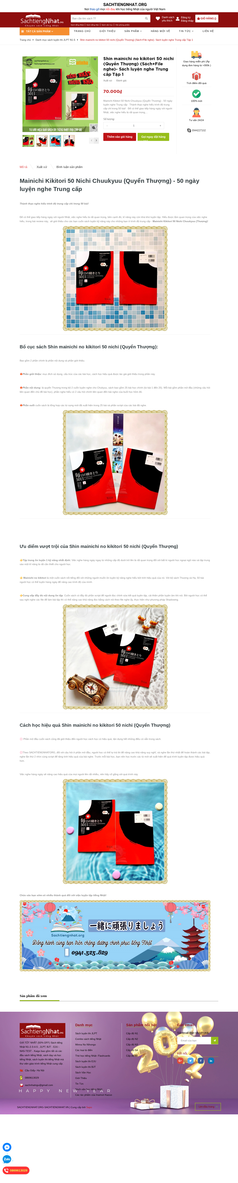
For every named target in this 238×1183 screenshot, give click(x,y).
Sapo (89, 1107)
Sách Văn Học (83, 1072)
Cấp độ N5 (132, 1055)
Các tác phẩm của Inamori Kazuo (93, 1094)
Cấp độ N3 (132, 1044)
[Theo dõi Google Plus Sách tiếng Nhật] (180, 1061)
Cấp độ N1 (132, 1033)
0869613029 (32, 1077)
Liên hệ (208, 31)
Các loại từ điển (84, 1050)
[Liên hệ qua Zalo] (7, 1159)
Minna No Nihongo (85, 1044)
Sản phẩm (132, 31)
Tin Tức (79, 1083)
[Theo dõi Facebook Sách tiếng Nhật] (201, 1061)
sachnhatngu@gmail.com (39, 1085)
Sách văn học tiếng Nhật (88, 1089)
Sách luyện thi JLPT (86, 1033)
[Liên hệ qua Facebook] (7, 1147)
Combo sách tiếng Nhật (88, 1039)
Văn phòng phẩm (122, 25)
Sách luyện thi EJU (85, 1061)
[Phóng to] (93, 127)
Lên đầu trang (207, 1106)
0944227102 (199, 130)
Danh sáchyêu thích (168, 19)
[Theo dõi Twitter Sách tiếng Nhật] (190, 1061)
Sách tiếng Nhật (77, 25)
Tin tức (185, 31)
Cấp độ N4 (132, 1050)
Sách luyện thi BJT (85, 1066)
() (208, 18)
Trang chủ (82, 31)
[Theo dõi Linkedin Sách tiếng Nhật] (211, 1061)
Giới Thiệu (81, 1078)
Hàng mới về (160, 31)
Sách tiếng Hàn (92, 25)
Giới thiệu (107, 31)
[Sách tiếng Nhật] (42, 1030)
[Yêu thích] (95, 59)
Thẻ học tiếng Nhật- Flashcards (92, 1055)
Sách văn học (107, 25)
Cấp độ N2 (132, 1039)
